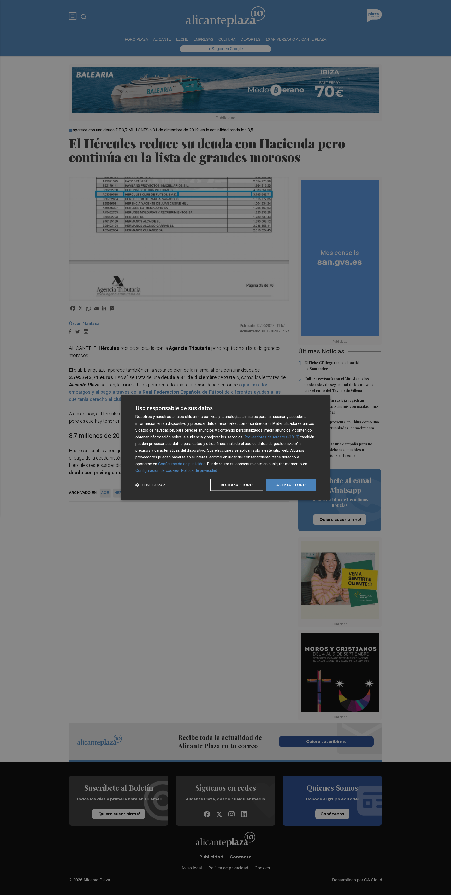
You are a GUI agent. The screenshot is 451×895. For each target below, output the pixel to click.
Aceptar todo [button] (291, 484)
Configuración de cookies (157, 470)
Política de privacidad (199, 470)
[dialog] (225, 447)
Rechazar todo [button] (237, 484)
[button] (150, 485)
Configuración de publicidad (181, 463)
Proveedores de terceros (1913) (272, 436)
